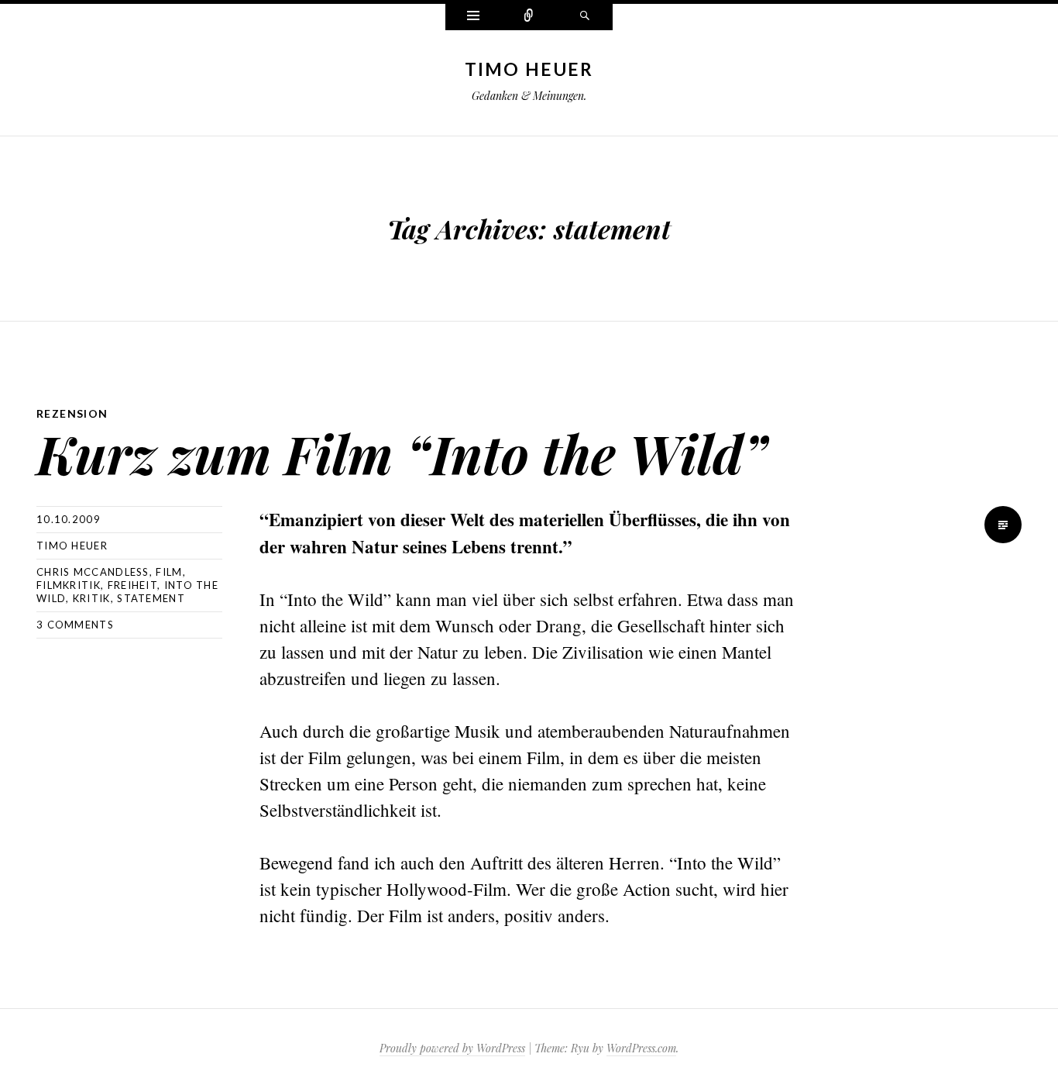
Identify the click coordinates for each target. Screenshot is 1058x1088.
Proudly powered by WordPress (452, 1048)
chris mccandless (92, 572)
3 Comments (75, 624)
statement (151, 598)
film (169, 572)
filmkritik (68, 585)
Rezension (72, 413)
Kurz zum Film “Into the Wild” (401, 453)
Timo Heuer (529, 69)
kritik (92, 598)
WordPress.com (641, 1048)
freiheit (132, 585)
